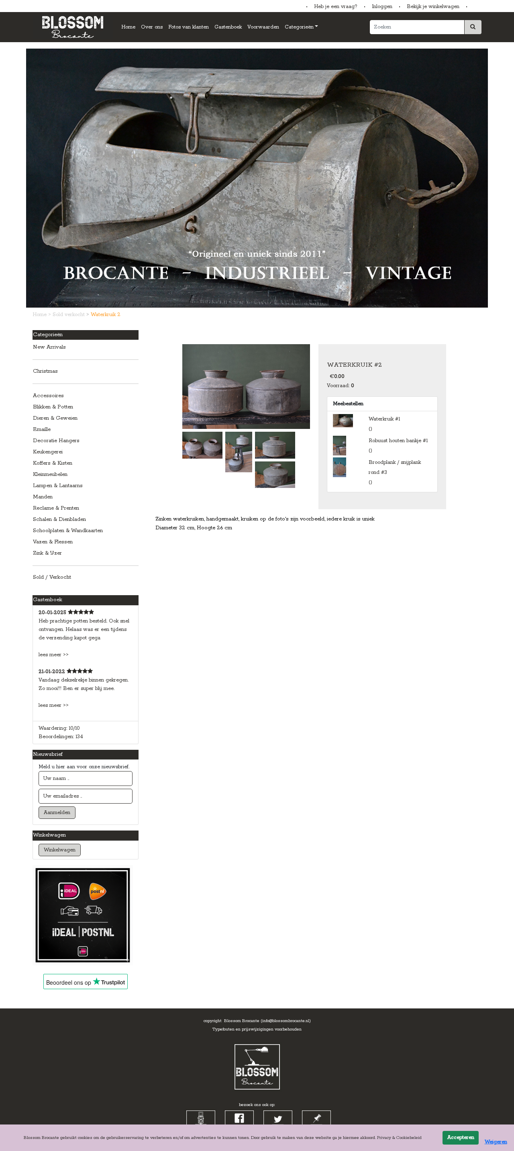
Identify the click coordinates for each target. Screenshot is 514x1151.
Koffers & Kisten (52, 463)
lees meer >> (54, 655)
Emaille (42, 429)
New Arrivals (49, 347)
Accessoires (48, 395)
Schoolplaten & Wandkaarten (68, 530)
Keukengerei (48, 452)
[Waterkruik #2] (246, 386)
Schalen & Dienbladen (59, 519)
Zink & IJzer (47, 553)
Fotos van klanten (188, 27)
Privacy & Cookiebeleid (399, 1138)
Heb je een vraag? (335, 7)
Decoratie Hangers (56, 440)
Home (128, 27)
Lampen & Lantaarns (58, 485)
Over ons (152, 27)
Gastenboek (228, 27)
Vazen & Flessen (53, 542)
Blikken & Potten (53, 407)
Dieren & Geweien (55, 418)
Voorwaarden (263, 27)
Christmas (45, 371)
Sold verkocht (69, 315)
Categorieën (299, 27)
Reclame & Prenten (56, 508)
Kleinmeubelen (50, 474)
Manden (43, 497)
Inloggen (382, 7)
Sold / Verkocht (52, 577)
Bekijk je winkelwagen (433, 7)
